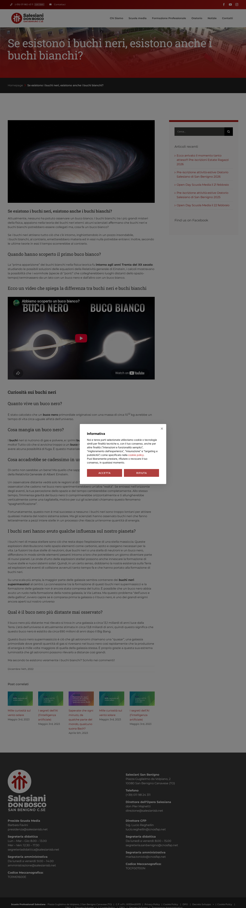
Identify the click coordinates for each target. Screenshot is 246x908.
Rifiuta (141, 473)
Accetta (105, 473)
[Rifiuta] (162, 428)
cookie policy (136, 454)
